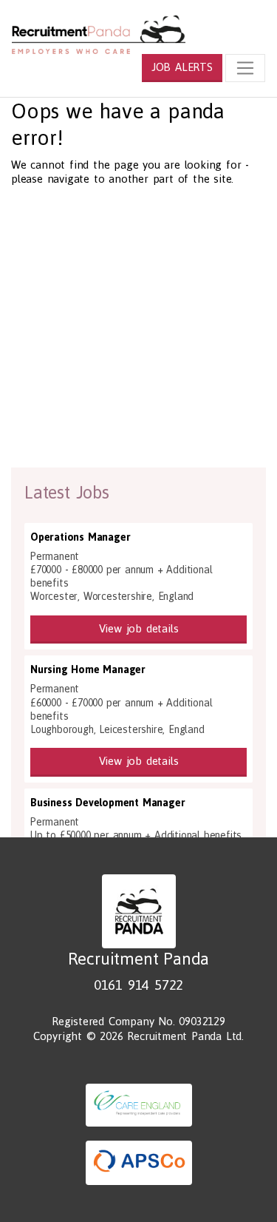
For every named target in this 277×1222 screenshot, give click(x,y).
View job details (139, 628)
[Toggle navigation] (245, 68)
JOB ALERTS (182, 67)
